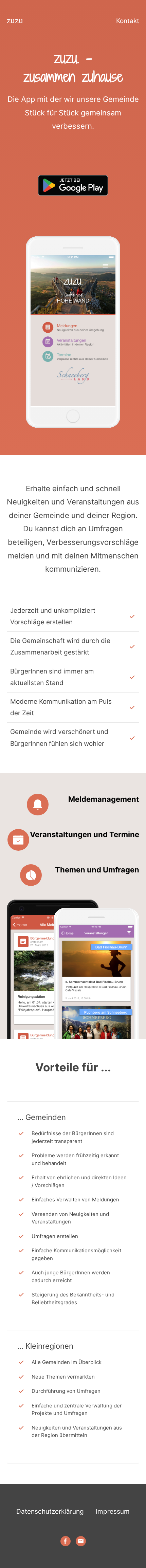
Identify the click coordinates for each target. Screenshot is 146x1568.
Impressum (113, 1511)
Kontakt (127, 21)
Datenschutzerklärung (50, 1511)
